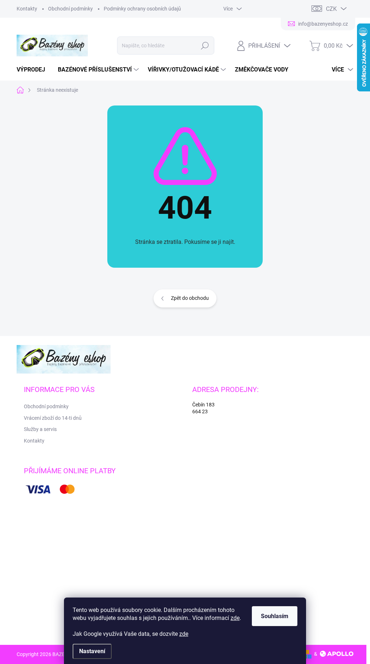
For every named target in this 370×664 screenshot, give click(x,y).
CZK (331, 8)
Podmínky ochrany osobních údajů (142, 9)
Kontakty (27, 9)
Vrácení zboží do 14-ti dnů (53, 418)
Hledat (204, 45)
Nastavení (92, 651)
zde (235, 618)
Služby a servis (40, 429)
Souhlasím (274, 616)
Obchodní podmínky (70, 9)
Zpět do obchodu (190, 298)
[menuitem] (34, 70)
